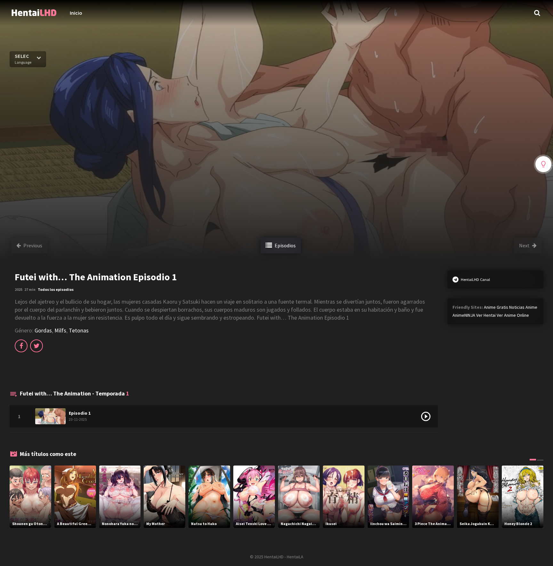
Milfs (60, 330)
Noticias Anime (523, 307)
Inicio (76, 13)
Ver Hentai (486, 315)
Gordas (43, 330)
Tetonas (79, 330)
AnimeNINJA (464, 315)
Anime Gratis (496, 307)
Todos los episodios (56, 289)
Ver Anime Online (513, 315)
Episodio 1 (80, 413)
